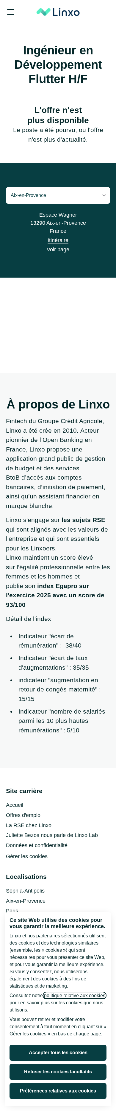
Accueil (14, 805)
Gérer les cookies (27, 856)
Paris (12, 911)
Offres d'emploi (24, 815)
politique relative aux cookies (74, 995)
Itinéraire (58, 240)
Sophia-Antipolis (25, 891)
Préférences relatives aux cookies (58, 1090)
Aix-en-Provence (26, 901)
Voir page (58, 250)
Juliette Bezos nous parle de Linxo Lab (52, 835)
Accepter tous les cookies (58, 1052)
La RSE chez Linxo (28, 825)
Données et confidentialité (37, 845)
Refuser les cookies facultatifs (58, 1071)
